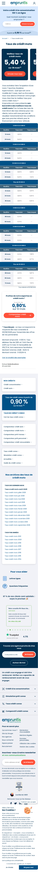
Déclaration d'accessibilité (25, 731)
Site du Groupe (7, 733)
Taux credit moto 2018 (13, 546)
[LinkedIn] (20, 803)
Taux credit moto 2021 (13, 536)
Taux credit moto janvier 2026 (16, 512)
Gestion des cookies (27, 747)
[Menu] (3, 3)
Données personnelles (24, 739)
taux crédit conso (16, 417)
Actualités (7, 459)
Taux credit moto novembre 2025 (17, 519)
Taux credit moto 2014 (13, 559)
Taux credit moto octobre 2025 (16, 522)
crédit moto (19, 431)
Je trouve (29, 654)
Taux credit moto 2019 (13, 543)
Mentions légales (26, 735)
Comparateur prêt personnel (15, 438)
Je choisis (9, 867)
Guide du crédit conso (12, 463)
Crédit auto (8, 388)
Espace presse (7, 743)
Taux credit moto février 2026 (16, 509)
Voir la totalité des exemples (14, 357)
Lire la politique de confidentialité (12, 860)
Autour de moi (19, 662)
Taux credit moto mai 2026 (15, 499)
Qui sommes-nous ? (9, 730)
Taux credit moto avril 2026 (15, 502)
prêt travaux (19, 434)
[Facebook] (11, 803)
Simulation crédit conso (13, 455)
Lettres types (15, 578)
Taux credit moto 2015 (13, 556)
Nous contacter (8, 740)
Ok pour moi (28, 867)
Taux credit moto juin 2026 (15, 496)
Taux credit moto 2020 (13, 540)
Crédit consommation (12, 385)
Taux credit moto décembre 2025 (17, 515)
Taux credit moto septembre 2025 (17, 525)
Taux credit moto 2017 (13, 549)
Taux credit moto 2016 (13, 553)
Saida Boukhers (13, 364)
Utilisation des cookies (28, 743)
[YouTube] (25, 803)
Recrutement (7, 746)
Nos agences (7, 737)
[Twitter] (15, 803)
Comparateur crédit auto (13, 427)
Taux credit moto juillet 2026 (15, 492)
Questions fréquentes (18, 586)
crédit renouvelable (22, 442)
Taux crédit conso (11, 451)
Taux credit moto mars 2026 (15, 505)
